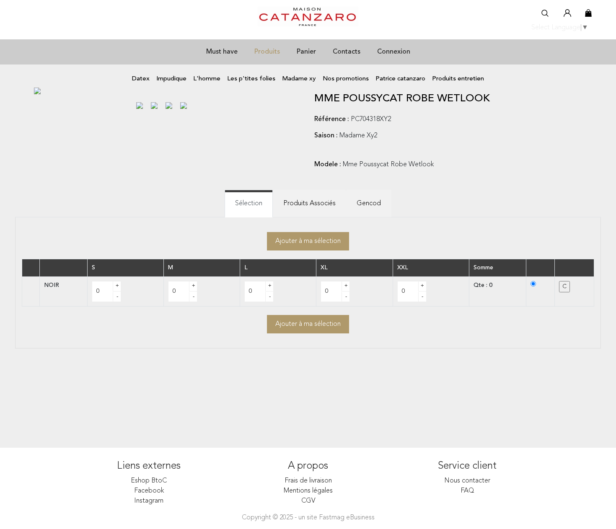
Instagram (148, 501)
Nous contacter (467, 480)
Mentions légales (308, 491)
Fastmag (331, 517)
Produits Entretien (458, 79)
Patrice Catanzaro (400, 79)
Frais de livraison (308, 480)
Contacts (346, 52)
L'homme (206, 79)
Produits (267, 52)
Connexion (393, 52)
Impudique (171, 79)
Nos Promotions (346, 79)
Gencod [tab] (369, 203)
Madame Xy (299, 79)
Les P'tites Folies (251, 79)
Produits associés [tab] (309, 203)
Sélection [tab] (248, 203)
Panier (306, 52)
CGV (308, 501)
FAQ (467, 491)
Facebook (149, 491)
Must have (222, 52)
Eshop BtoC (149, 480)
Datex (141, 79)
